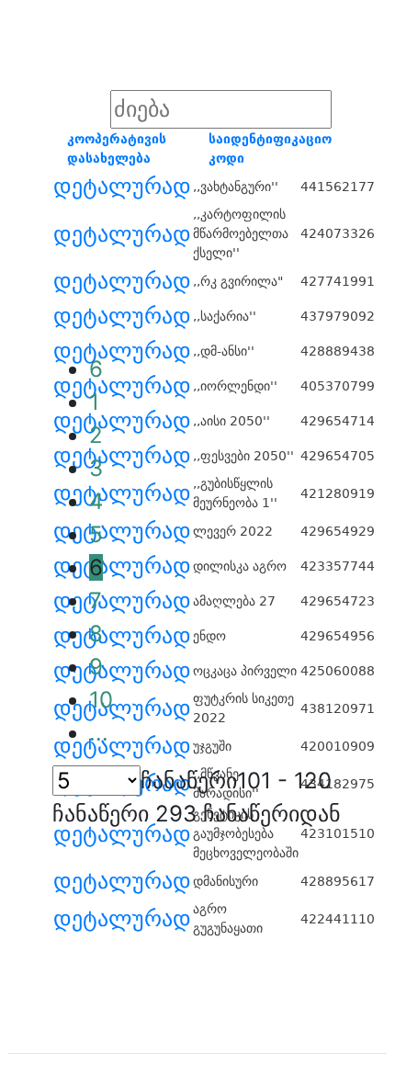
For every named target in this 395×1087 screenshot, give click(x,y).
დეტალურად (122, 186)
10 (101, 699)
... (98, 732)
